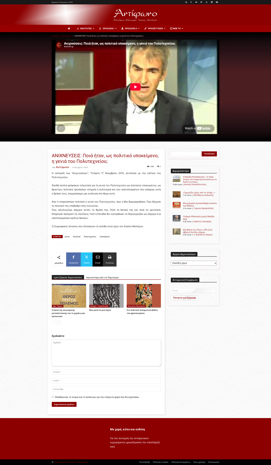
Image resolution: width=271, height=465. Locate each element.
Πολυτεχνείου (90, 236)
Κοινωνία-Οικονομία (136, 306)
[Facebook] (191, 2)
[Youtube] (217, 2)
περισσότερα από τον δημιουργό (102, 277)
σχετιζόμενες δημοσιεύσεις (68, 277)
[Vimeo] (211, 2)
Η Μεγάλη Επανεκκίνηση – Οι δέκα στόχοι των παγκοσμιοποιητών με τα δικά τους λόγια (200, 179)
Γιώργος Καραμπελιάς (203, 208)
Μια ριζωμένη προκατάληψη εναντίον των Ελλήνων (200, 204)
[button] (186, 2)
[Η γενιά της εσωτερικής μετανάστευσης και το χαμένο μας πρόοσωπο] (69, 295)
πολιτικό (76, 236)
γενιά (67, 236)
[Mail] (196, 2)
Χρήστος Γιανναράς (202, 221)
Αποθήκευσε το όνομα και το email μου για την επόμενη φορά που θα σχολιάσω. (97, 397)
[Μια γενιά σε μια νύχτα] (106, 295)
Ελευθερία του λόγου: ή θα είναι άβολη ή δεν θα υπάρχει (197, 231)
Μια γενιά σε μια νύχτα (100, 310)
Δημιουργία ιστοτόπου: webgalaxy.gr (71, 462)
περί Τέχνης (57, 306)
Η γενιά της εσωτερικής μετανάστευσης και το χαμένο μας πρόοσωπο (68, 313)
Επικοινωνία (213, 462)
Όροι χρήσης (199, 462)
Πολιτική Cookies (160, 462)
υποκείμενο (105, 236)
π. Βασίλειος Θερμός (203, 234)
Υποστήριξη (144, 462)
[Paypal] (201, 2)
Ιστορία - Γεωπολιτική (62, 36)
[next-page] (59, 323)
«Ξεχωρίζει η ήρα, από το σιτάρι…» (199, 192)
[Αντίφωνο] (135, 15)
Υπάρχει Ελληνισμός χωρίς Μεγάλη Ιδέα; (198, 217)
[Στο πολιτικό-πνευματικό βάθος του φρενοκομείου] (144, 295)
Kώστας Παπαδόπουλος (195, 184)
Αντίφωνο (62, 167)
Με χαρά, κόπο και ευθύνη (127, 429)
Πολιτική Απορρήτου (180, 462)
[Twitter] (206, 2)
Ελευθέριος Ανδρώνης (203, 195)
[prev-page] (54, 323)
